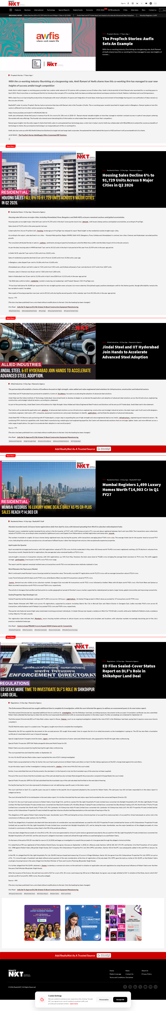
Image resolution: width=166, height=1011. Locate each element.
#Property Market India (71, 311)
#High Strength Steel (30, 441)
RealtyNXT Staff (135, 480)
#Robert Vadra (54, 893)
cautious (43, 243)
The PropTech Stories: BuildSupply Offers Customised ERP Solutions (42, 135)
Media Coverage (115, 974)
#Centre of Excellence (44, 441)
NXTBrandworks (114, 10)
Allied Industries (16, 384)
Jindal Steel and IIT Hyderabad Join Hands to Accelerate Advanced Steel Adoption (56, 15)
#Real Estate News (14, 311)
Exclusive (89, 10)
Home (112, 971)
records (111, 533)
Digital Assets (78, 10)
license (44, 865)
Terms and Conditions (117, 977)
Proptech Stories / (113, 34)
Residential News (17, 212)
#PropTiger (42, 311)
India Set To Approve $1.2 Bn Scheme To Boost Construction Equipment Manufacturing (47, 307)
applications (92, 413)
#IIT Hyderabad (75, 441)
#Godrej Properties (14, 630)
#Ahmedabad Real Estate (29, 311)
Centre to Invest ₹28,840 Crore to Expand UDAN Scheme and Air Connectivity (44, 626)
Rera (143, 10)
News (128, 971)
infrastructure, (124, 418)
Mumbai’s (38, 618)
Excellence (61, 394)
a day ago (124, 170)
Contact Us (129, 974)
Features (18, 10)
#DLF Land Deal (66, 893)
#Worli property (27, 630)
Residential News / (114, 170)
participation (20, 560)
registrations (70, 599)
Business (28, 10)
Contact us (152, 10)
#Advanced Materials (15, 441)
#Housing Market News (55, 311)
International (38, 10)
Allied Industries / (113, 342)
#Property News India (15, 893)
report (45, 739)
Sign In (123, 3)
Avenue (64, 719)
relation (59, 766)
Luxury (11, 582)
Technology (51, 10)
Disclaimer (129, 977)
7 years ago (124, 34)
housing (40, 231)
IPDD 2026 (100, 10)
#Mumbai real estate (41, 630)
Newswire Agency (136, 170)
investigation (67, 713)
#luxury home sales (54, 630)
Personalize (104, 1000)
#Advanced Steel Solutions (61, 441)
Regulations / (112, 661)
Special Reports (64, 10)
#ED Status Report (42, 893)
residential (35, 281)
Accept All (120, 1000)
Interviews (134, 10)
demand (85, 222)
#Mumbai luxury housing (69, 630)
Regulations (15, 703)
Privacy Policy (147, 974)
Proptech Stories (17, 75)
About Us (145, 971)
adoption (45, 410)
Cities (125, 10)
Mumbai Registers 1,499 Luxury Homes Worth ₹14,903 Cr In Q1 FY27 (115, 15)
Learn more (74, 1004)
